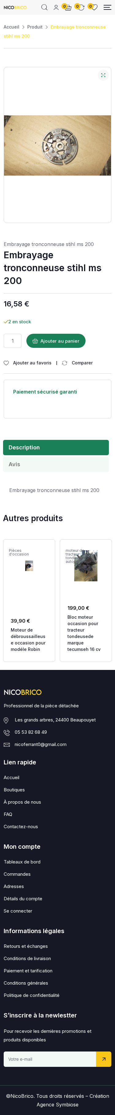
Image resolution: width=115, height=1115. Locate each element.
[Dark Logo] (15, 7)
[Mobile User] (56, 7)
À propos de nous (22, 802)
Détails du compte (23, 899)
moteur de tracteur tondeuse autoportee (76, 556)
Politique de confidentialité (31, 995)
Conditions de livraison (27, 958)
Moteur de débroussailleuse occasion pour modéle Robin (28, 639)
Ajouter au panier (59, 341)
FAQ (8, 814)
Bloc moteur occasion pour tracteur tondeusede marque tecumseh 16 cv (84, 633)
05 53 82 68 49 (31, 732)
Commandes (17, 874)
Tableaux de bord (22, 862)
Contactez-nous (21, 826)
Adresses (14, 886)
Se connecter (18, 911)
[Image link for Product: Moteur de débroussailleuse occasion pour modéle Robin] (29, 565)
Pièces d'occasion (19, 552)
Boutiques (14, 790)
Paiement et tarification (28, 971)
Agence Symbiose (57, 1105)
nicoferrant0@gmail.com (41, 744)
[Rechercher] (44, 7)
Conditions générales (26, 983)
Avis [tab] (14, 464)
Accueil (11, 26)
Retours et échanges (26, 946)
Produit (35, 26)
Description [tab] (24, 447)
